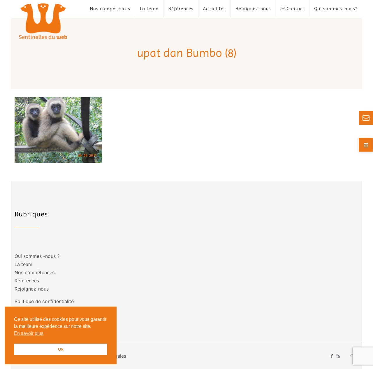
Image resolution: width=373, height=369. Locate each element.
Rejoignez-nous (32, 289)
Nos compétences (34, 272)
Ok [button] (61, 349)
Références (27, 281)
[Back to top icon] (352, 355)
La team (23, 264)
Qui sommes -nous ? (37, 256)
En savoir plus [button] (28, 333)
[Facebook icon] (332, 356)
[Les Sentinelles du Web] (43, 21)
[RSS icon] (338, 356)
